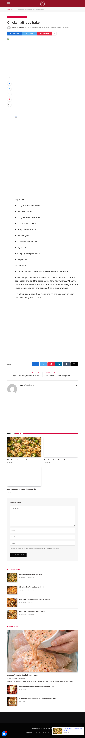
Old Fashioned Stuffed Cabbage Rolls (58, 376)
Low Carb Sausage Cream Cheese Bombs (21, 489)
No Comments (56, 28)
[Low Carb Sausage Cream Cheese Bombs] (24, 476)
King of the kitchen (19, 28)
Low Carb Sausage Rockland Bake (32, 611)
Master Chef (13, 678)
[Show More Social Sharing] (54, 33)
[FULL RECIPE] (42, 3)
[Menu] (8, 3)
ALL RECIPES (26, 9)
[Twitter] (9, 89)
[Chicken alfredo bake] (42, 55)
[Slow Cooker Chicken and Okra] (24, 447)
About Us (38, 733)
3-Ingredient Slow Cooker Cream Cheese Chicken (37, 698)
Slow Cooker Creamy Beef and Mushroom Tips (36, 686)
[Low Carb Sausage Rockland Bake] (12, 614)
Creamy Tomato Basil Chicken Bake (22, 675)
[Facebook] (9, 83)
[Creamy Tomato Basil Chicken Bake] (42, 651)
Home (19, 9)
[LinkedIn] (9, 94)
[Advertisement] (42, 413)
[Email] (9, 105)
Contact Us (46, 733)
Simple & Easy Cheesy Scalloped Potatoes (25, 376)
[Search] (77, 3)
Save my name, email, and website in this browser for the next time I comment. (35, 549)
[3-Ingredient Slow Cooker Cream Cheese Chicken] (12, 701)
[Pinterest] (9, 99)
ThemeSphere (51, 728)
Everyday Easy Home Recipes (17, 17)
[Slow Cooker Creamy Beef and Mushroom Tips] (12, 689)
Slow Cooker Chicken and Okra (18, 460)
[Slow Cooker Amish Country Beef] (61, 447)
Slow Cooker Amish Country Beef (55, 460)
